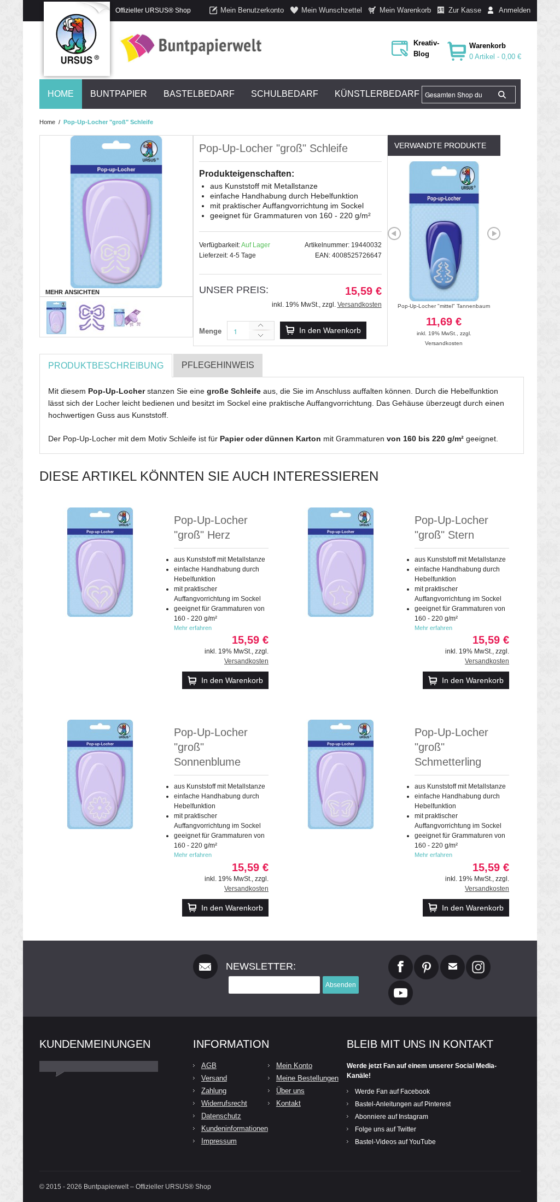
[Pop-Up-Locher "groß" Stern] (340, 562)
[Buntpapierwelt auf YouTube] (400, 985)
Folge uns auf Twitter (385, 1129)
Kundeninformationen (234, 1128)
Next (493, 233)
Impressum (219, 1141)
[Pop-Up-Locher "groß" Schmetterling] (340, 774)
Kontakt (288, 1103)
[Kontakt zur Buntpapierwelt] (452, 959)
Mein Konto (294, 1065)
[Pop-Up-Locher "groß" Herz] (100, 562)
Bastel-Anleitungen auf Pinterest (403, 1104)
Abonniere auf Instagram (391, 1117)
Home (47, 122)
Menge (210, 331)
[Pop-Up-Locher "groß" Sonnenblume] (100, 774)
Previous (394, 233)
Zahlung (213, 1091)
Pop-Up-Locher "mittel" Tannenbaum (444, 319)
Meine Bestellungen (307, 1078)
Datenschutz (221, 1116)
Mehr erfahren (193, 628)
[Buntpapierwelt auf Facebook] (400, 959)
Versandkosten (359, 304)
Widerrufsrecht (224, 1103)
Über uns (290, 1091)
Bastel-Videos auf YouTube (395, 1142)
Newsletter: (261, 966)
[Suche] (502, 94)
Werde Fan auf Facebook (392, 1091)
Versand (214, 1078)
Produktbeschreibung (106, 365)
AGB (209, 1065)
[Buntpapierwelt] (188, 47)
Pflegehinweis (218, 365)
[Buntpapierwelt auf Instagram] (478, 959)
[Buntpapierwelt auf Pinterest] (426, 959)
